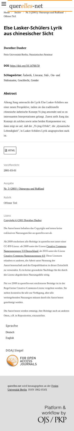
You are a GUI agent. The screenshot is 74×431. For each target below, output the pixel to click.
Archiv (17, 12)
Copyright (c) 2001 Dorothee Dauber (23, 220)
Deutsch (10, 332)
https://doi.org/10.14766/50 (25, 65)
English (10, 337)
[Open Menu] (4, 4)
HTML (11, 150)
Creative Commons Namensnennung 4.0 (24, 255)
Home (7, 12)
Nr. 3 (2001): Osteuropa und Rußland (45, 12)
